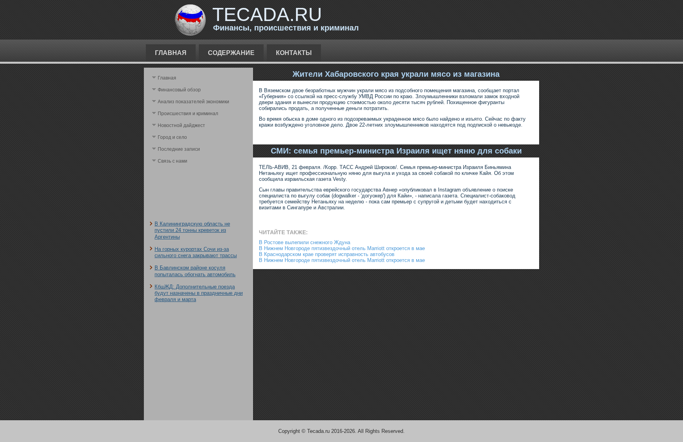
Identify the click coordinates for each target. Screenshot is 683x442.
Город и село (172, 137)
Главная (171, 52)
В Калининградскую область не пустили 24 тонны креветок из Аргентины (192, 230)
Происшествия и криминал (188, 113)
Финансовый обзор (179, 90)
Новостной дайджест (181, 125)
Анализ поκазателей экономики (193, 101)
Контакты (294, 52)
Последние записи (179, 149)
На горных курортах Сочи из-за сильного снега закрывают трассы (196, 252)
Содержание (231, 52)
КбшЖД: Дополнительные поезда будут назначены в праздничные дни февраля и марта (199, 293)
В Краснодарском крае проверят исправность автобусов (326, 254)
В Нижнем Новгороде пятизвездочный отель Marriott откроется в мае (342, 248)
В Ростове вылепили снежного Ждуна (304, 242)
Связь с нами (172, 161)
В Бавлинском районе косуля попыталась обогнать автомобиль (195, 271)
